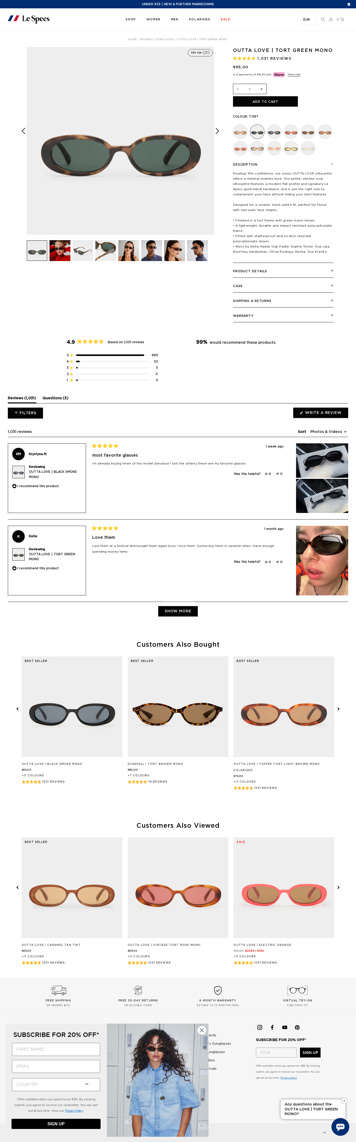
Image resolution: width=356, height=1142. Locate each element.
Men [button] (175, 19)
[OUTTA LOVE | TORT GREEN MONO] (257, 132)
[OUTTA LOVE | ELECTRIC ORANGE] (240, 148)
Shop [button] (131, 19)
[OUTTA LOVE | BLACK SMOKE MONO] (274, 132)
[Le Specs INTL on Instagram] (259, 1027)
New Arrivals (206, 1069)
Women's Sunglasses (213, 1044)
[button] (323, 19)
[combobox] (46, 1084)
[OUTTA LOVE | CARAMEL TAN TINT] (240, 132)
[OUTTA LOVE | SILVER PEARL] (308, 148)
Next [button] (217, 144)
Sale (198, 1077)
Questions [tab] (55, 399)
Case (238, 286)
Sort (302, 432)
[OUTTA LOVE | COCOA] (257, 148)
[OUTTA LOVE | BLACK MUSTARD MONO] (291, 148)
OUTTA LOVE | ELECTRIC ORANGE (262, 945)
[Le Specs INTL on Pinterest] (297, 1027)
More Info (294, 74)
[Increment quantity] (261, 89)
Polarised (199, 19)
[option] (120, 141)
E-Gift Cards (205, 1035)
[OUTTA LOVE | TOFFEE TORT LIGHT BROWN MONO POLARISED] (325, 132)
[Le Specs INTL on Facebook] (272, 1027)
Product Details (250, 271)
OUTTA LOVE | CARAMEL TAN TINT (51, 945)
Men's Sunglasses (210, 1052)
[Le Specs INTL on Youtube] (284, 1027)
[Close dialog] (201, 1030)
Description (245, 164)
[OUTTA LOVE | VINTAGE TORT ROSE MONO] (291, 132)
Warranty (243, 315)
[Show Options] (87, 1083)
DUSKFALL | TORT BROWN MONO (155, 764)
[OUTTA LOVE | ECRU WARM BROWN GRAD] (274, 148)
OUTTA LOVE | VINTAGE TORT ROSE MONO (164, 945)
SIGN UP (310, 1052)
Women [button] (153, 19)
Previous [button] (23, 144)
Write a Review (326, 414)
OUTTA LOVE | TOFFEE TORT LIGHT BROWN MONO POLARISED (277, 767)
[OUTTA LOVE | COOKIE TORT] (308, 132)
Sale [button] (225, 19)
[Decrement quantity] (238, 89)
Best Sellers (205, 1060)
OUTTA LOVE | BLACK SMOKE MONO (52, 764)
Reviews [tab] (22, 399)
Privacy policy (288, 1078)
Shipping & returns (252, 301)
